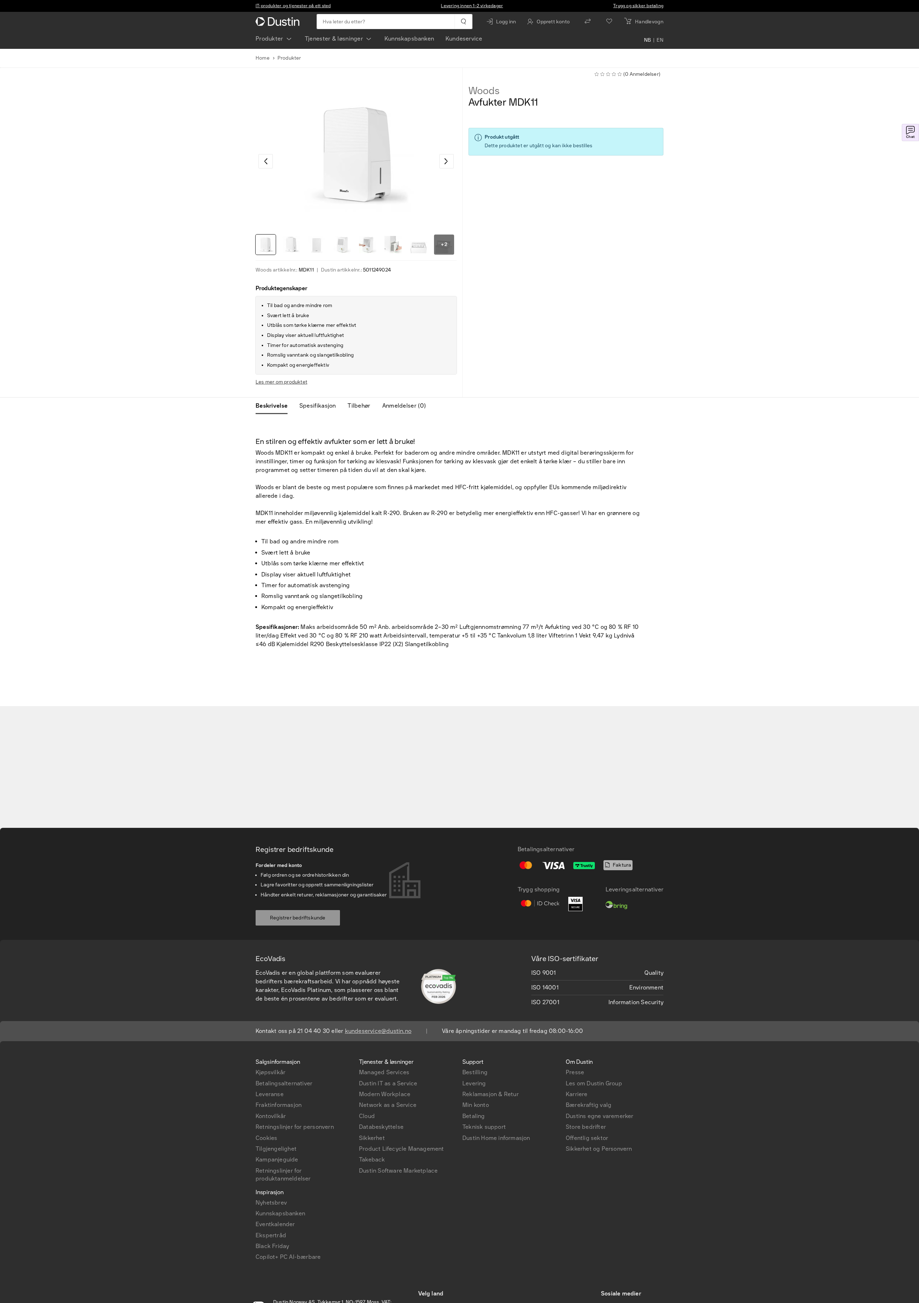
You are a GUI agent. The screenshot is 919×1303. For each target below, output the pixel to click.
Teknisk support (484, 1126)
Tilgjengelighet (276, 1148)
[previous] (265, 161)
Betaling (473, 1116)
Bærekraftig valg (588, 1105)
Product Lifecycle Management (401, 1148)
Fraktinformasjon (279, 1105)
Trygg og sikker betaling (638, 5)
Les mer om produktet (281, 382)
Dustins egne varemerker (600, 1116)
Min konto (475, 1105)
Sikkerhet (372, 1138)
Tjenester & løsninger (334, 38)
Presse (575, 1072)
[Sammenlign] (587, 21)
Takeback (372, 1159)
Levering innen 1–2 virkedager (472, 5)
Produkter (269, 38)
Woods (484, 91)
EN (660, 40)
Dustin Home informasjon (496, 1138)
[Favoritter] (609, 21)
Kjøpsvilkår (270, 1072)
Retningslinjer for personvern (295, 1126)
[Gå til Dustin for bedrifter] (279, 21)
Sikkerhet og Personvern (599, 1148)
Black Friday (272, 1246)
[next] (446, 161)
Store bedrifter (586, 1126)
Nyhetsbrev (271, 1202)
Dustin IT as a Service (388, 1083)
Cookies (266, 1138)
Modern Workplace (384, 1094)
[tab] (274, 406)
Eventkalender (275, 1224)
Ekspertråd (271, 1235)
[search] (463, 21)
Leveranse (270, 1094)
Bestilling (475, 1072)
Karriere (577, 1094)
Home (263, 58)
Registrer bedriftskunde (298, 918)
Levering (474, 1083)
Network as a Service (387, 1105)
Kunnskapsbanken (409, 38)
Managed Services (384, 1072)
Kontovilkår (271, 1116)
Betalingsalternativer (284, 1083)
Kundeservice (463, 38)
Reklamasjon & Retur (490, 1094)
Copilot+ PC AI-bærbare (288, 1256)
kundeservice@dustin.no (378, 1031)
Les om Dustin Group (594, 1083)
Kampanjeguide (277, 1159)
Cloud (367, 1116)
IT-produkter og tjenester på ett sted (293, 5)
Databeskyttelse (381, 1126)
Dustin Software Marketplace (398, 1170)
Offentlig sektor (587, 1138)
